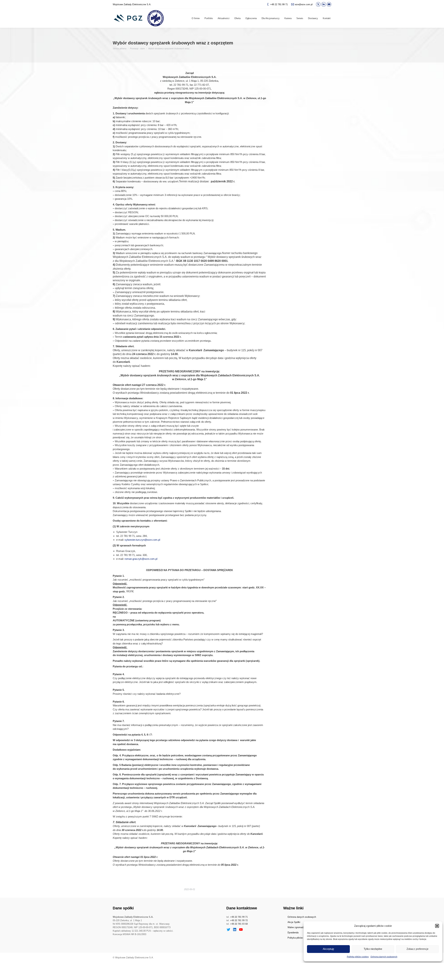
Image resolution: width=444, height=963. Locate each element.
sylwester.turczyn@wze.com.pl (142, 539)
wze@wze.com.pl (304, 4)
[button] (437, 926)
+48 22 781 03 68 (239, 924)
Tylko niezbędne (373, 948)
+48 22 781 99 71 (279, 4)
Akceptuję (328, 948)
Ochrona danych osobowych (383, 957)
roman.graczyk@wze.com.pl (141, 558)
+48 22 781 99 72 (239, 920)
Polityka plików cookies (358, 957)
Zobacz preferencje (417, 948)
